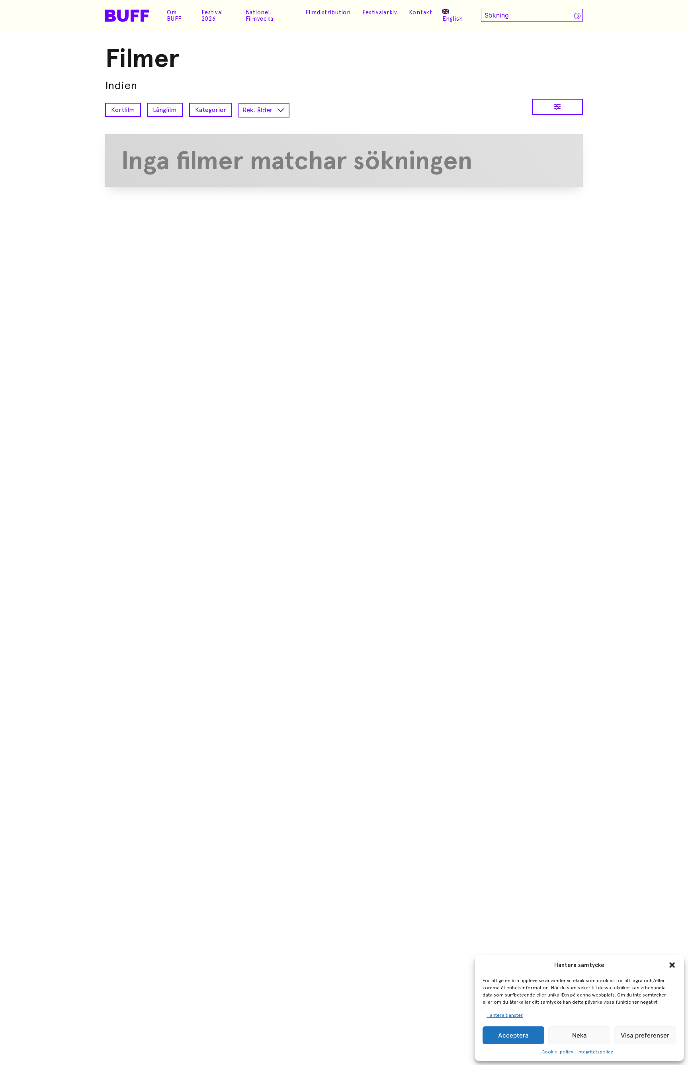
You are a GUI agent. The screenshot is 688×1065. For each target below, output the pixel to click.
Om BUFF (174, 15)
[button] (672, 965)
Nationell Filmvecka (260, 15)
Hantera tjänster (505, 1015)
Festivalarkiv (379, 12)
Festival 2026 (212, 15)
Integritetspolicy (595, 1052)
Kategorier (210, 110)
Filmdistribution (328, 12)
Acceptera (513, 1035)
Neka (579, 1035)
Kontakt (420, 12)
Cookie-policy (557, 1052)
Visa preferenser (645, 1035)
